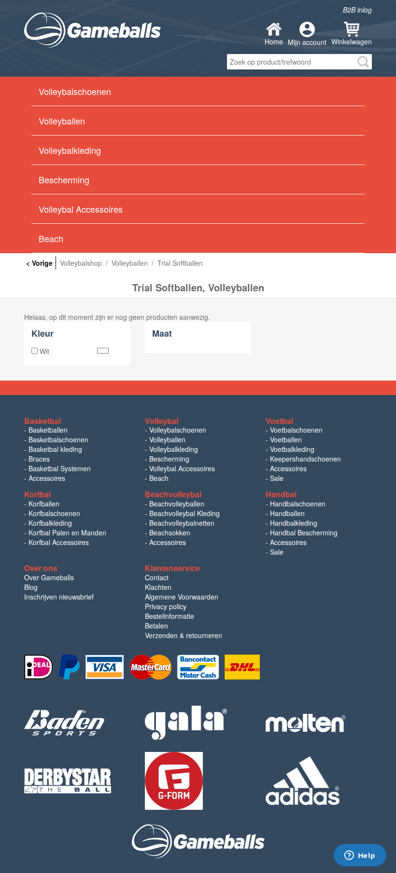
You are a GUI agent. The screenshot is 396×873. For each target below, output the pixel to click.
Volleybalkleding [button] (70, 150)
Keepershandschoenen (305, 459)
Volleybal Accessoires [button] (81, 209)
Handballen (287, 513)
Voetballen (286, 439)
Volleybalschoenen (177, 430)
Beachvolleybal (173, 494)
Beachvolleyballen (176, 503)
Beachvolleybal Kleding (184, 513)
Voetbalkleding (292, 449)
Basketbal (42, 420)
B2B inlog (357, 9)
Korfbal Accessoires (58, 542)
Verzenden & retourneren (183, 635)
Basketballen (48, 430)
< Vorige (39, 263)
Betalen (156, 625)
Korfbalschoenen (54, 513)
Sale (276, 478)
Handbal (281, 494)
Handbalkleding (293, 523)
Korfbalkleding (50, 523)
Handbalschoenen (297, 503)
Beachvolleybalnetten (181, 523)
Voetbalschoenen (296, 430)
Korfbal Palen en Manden (67, 532)
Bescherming (169, 459)
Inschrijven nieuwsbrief (59, 596)
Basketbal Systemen (59, 468)
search (363, 62)
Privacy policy (165, 606)
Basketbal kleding (55, 449)
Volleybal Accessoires (182, 468)
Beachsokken (169, 532)
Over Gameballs (49, 577)
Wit (43, 351)
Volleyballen (167, 439)
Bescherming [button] (64, 179)
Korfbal (37, 494)
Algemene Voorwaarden (181, 596)
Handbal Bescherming (304, 532)
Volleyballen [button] (62, 120)
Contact (157, 577)
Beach (51, 238)
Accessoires (46, 478)
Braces (39, 459)
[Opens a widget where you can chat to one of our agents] (359, 856)
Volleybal (161, 420)
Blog (31, 587)
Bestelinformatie (169, 616)
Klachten (158, 587)
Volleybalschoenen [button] (75, 91)
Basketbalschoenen (58, 439)
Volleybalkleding (173, 449)
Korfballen (43, 503)
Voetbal (279, 420)
